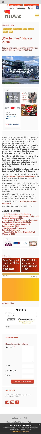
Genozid (30, 29)
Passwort (11, 316)
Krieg (10, 31)
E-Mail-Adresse (11, 370)
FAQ (25, 418)
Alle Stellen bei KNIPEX (11, 117)
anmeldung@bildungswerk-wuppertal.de (21, 176)
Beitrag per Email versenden (12, 402)
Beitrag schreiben (32, 5)
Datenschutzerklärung (15, 422)
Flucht (25, 29)
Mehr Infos (26, 431)
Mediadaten (16, 418)
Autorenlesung (7, 29)
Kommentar (10, 347)
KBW (12, 25)
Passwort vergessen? (26, 321)
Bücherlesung (17, 29)
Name (8, 365)
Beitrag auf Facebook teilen (7, 402)
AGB (29, 422)
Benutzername (11, 313)
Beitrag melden (17, 402)
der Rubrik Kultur (8, 303)
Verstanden (16, 431)
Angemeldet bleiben (27, 319)
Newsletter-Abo (15, 5)
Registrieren (26, 323)
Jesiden (5, 31)
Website (8, 375)
